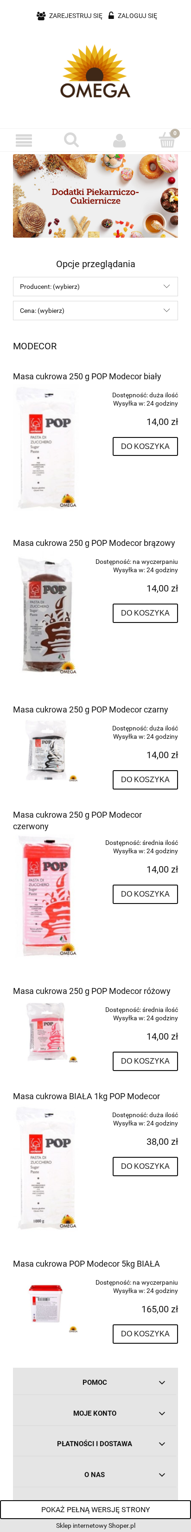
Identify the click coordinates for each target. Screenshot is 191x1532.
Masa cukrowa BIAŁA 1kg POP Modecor (86, 1096)
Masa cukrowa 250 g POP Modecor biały (87, 376)
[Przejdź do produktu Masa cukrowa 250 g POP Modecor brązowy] (46, 614)
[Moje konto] (119, 140)
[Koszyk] (167, 140)
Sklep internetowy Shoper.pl (95, 1525)
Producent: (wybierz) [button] (50, 286)
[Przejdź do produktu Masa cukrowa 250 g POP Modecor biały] (46, 448)
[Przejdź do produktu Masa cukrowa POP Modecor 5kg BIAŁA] (46, 1303)
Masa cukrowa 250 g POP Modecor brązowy (94, 543)
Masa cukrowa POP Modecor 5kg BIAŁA (86, 1264)
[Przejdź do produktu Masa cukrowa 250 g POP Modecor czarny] (46, 750)
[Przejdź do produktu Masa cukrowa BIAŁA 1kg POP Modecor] (46, 1168)
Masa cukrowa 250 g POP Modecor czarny (90, 709)
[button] (24, 140)
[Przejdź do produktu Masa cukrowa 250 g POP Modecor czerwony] (46, 895)
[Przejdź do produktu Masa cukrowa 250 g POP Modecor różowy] (46, 1032)
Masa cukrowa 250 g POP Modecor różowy (92, 991)
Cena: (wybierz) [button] (42, 310)
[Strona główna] (95, 71)
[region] (95, 196)
